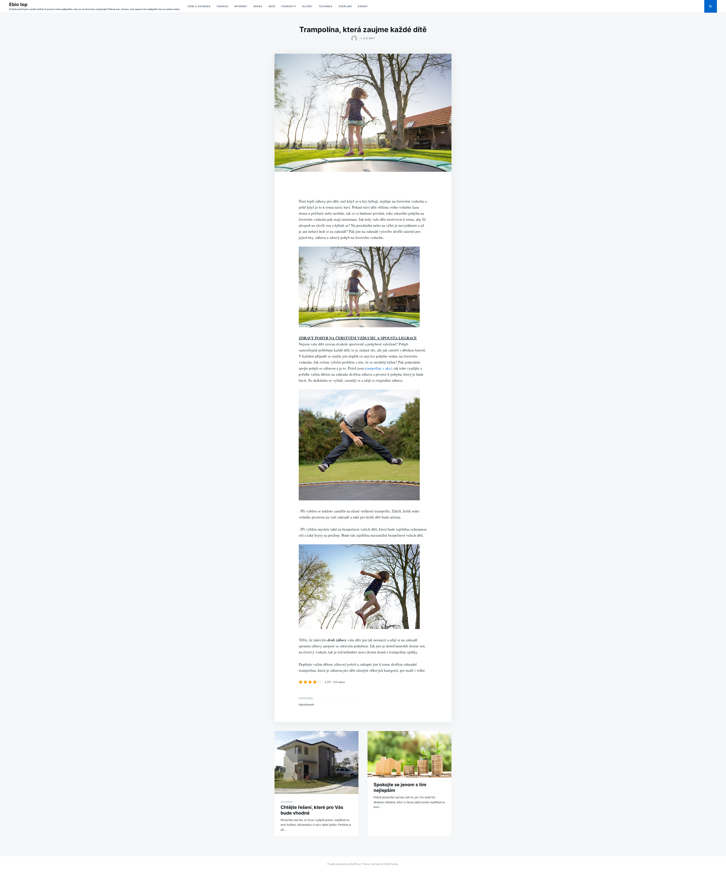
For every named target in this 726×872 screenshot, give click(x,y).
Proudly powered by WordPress (344, 864)
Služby (307, 6)
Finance (222, 6)
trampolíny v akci (378, 368)
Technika (325, 6)
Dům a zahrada (199, 6)
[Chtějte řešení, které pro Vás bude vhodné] (316, 762)
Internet (240, 6)
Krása (258, 6)
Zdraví (363, 6)
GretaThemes (391, 864)
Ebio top (18, 4)
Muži (272, 6)
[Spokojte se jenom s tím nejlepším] (409, 754)
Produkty (288, 6)
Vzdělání (345, 6)
